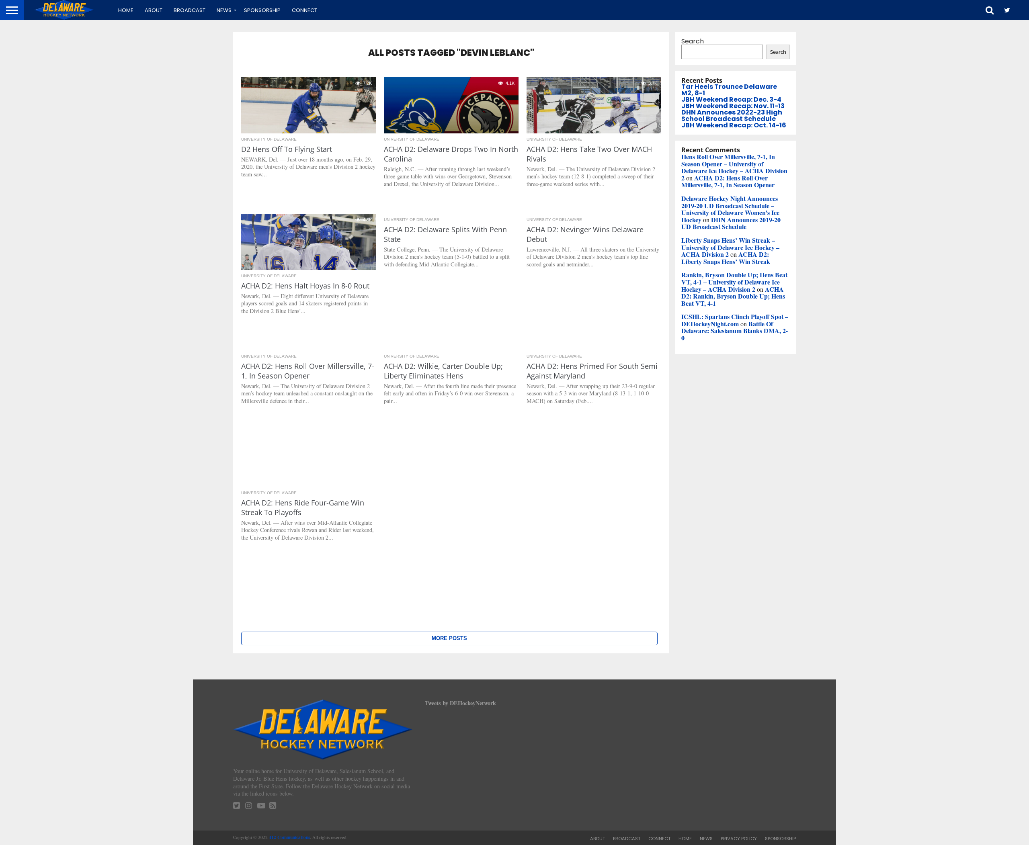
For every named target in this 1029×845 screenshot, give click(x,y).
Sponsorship (262, 10)
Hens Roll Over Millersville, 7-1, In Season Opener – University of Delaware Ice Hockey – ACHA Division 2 (734, 167)
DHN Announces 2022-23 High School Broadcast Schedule (731, 115)
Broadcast (189, 10)
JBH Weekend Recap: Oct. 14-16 (733, 125)
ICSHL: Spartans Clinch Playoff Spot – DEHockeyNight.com (734, 320)
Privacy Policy (739, 838)
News (224, 10)
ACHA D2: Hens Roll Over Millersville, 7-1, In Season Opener (728, 181)
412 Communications (289, 837)
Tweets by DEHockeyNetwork (460, 703)
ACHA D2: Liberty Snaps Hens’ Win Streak (725, 258)
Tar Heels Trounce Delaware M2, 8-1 (729, 90)
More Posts (449, 638)
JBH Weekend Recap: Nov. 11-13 (733, 105)
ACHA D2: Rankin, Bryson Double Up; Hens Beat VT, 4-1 (733, 296)
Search (692, 41)
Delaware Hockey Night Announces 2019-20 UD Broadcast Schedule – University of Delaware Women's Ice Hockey (730, 209)
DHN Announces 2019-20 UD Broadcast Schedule (731, 223)
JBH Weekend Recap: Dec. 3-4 (731, 99)
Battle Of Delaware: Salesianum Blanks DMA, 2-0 (734, 330)
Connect (304, 10)
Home (125, 10)
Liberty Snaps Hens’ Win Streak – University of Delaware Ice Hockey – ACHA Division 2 (730, 247)
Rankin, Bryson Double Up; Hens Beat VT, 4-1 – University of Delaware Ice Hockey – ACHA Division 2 (734, 281)
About (153, 10)
